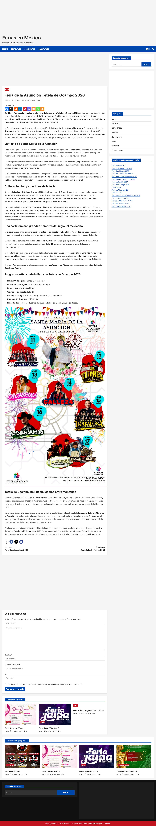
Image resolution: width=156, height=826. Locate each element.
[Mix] (34, 109)
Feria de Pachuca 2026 (120, 198)
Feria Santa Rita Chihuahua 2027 (124, 176)
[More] (42, 109)
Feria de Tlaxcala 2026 (120, 203)
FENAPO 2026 (117, 187)
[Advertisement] (68, 16)
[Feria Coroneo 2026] (20, 714)
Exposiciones (117, 137)
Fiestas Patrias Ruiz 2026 (127, 771)
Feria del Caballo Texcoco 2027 (123, 174)
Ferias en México (21, 37)
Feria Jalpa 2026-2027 (49, 728)
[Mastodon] (29, 109)
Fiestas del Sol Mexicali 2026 (122, 201)
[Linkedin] (20, 109)
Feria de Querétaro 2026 (121, 206)
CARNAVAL (116, 124)
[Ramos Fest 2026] (22, 756)
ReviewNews (94, 823)
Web (6, 674)
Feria (7, 89)
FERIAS (5, 49)
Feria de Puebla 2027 (120, 182)
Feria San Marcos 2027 (120, 171)
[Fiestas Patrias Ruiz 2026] (134, 756)
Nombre (8, 655)
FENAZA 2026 (117, 193)
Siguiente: (93, 548)
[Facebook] (7, 109)
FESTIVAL (115, 146)
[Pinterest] (25, 109)
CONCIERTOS (29, 49)
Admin (7, 100)
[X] (11, 109)
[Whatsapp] (38, 109)
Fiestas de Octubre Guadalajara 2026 (126, 195)
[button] (6, 542)
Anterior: (16, 548)
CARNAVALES (43, 49)
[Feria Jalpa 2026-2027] (55, 714)
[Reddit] (16, 109)
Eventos (115, 132)
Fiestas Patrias (117, 150)
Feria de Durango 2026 (120, 185)
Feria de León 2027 (119, 165)
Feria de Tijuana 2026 (120, 190)
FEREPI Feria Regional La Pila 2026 (88, 710)
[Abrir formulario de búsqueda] (153, 49)
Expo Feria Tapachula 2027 (122, 168)
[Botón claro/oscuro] (148, 49)
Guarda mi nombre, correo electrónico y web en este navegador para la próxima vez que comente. (44, 684)
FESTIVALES (16, 49)
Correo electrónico (12, 665)
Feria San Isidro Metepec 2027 (123, 179)
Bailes (114, 119)
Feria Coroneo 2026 (13, 728)
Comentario (10, 623)
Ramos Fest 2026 (12, 771)
